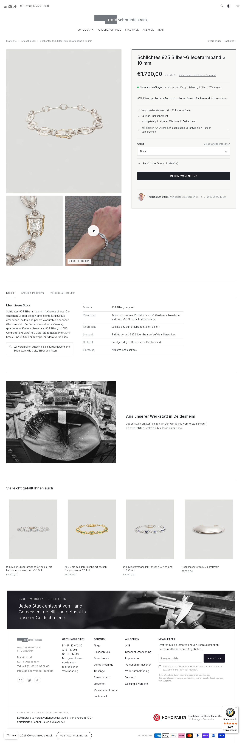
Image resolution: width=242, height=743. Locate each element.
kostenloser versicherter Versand (197, 75)
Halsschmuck (102, 652)
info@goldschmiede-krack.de (35, 670)
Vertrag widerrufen (74, 735)
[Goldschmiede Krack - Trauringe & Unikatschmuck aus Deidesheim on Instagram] (11, 7)
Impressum (132, 658)
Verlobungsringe (109, 29)
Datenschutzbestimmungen (171, 678)
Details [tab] (10, 292)
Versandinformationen (138, 664)
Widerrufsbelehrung (137, 671)
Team (161, 29)
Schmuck (84, 29)
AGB (128, 645)
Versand (130, 677)
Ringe (97, 645)
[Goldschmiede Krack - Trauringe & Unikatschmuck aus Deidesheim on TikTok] (15, 7)
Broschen (99, 683)
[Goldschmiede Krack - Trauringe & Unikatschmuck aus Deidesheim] (121, 19)
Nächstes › (230, 41)
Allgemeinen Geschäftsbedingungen (207, 678)
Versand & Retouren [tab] (62, 292)
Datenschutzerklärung (138, 652)
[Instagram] (29, 680)
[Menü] (236, 708)
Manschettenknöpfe (106, 690)
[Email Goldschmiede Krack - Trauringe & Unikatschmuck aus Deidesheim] (6, 7)
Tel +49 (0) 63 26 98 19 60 (33, 666)
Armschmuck (28, 41)
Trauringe (132, 29)
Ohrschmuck (101, 658)
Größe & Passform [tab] (32, 292)
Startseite (11, 41)
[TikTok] (37, 680)
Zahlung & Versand (136, 683)
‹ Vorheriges (214, 41)
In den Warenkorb (183, 176)
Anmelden (214, 658)
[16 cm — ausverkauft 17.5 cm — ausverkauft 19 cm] (183, 151)
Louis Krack (101, 696)
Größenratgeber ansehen (217, 144)
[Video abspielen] (93, 231)
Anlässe (148, 29)
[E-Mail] (20, 680)
